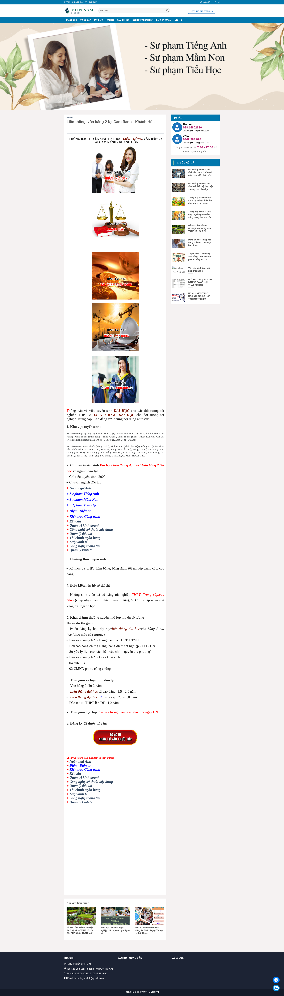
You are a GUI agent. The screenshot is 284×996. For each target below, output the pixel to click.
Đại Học (110, 20)
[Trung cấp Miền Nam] (79, 10)
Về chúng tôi (205, 2)
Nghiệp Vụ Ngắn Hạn (143, 20)
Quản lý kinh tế (81, 550)
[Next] (274, 66)
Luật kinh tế (79, 542)
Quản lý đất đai (81, 534)
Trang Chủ (71, 20)
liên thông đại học (126, 629)
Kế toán (75, 521)
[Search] (167, 10)
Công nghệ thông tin (85, 546)
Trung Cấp (85, 20)
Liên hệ (217, 2)
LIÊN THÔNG (132, 139)
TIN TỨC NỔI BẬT (185, 162)
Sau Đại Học (123, 20)
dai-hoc (70, 118)
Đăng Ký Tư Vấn (164, 20)
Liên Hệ (178, 20)
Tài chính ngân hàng (85, 538)
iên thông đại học (85, 691)
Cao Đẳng (99, 20)
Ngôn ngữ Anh (80, 488)
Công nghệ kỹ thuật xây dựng (91, 529)
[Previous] (9, 66)
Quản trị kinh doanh (85, 525)
